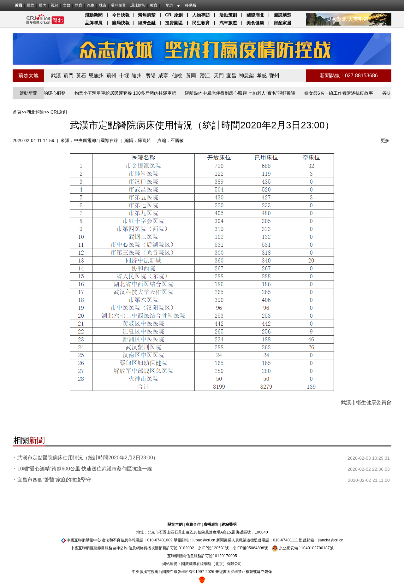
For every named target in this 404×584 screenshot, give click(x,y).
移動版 (190, 5)
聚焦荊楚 (147, 14)
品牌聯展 (94, 22)
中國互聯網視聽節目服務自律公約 (99, 548)
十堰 (124, 75)
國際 (30, 5)
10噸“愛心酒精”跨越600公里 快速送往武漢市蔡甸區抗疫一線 (84, 468)
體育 (78, 5)
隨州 (137, 75)
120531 (218, 548)
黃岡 (191, 75)
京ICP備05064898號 (250, 548)
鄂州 (274, 75)
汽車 (90, 5)
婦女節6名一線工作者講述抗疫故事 (330, 93)
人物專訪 (201, 14)
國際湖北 (255, 14)
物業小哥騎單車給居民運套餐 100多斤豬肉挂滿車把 (117, 93)
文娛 (66, 5)
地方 (169, 5)
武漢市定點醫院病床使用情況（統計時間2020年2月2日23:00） (87, 457)
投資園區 (174, 22)
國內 (42, 5)
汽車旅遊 (228, 22)
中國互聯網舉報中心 (84, 540)
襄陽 (151, 75)
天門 (219, 75)
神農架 (246, 75)
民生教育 (201, 22)
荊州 (111, 75)
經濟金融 (147, 22)
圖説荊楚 (282, 14)
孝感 (262, 75)
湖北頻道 (35, 112)
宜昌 (231, 75)
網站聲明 (229, 524)
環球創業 (118, 5)
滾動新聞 (94, 14)
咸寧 (163, 75)
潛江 (205, 75)
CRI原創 (58, 112)
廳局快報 (121, 22)
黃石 (81, 75)
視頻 (54, 5)
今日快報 (121, 14)
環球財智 (138, 5)
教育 (153, 5)
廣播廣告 (211, 524)
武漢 (56, 75)
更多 (385, 140)
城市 (102, 5)
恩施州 (96, 75)
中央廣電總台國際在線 (96, 140)
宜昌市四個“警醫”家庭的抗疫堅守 (54, 479)
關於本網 (175, 524)
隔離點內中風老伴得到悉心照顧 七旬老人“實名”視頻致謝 (232, 93)
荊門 (68, 75)
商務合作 (193, 524)
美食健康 (255, 22)
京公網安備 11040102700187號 (306, 548)
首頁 (18, 5)
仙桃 (177, 75)
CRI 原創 (174, 14)
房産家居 (282, 22)
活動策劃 (228, 14)
